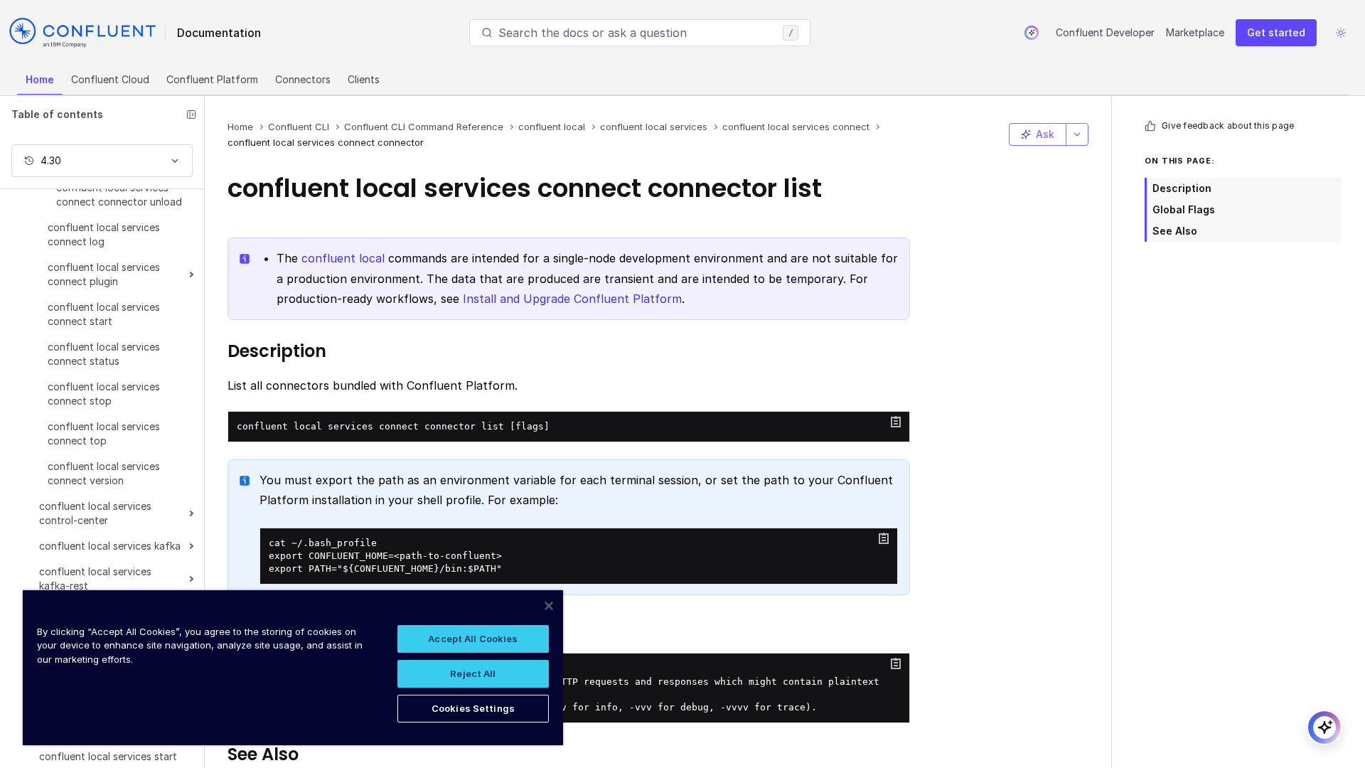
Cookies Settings (473, 708)
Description (1181, 188)
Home (40, 79)
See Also (1174, 231)
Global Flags (1183, 209)
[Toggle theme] (1341, 33)
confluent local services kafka (110, 546)
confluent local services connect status (104, 354)
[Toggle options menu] (1077, 134)
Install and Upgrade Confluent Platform (572, 299)
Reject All (473, 673)
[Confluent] (82, 32)
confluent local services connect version (104, 473)
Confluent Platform (212, 79)
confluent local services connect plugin (104, 274)
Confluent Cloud (110, 79)
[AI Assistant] (1031, 33)
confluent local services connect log (104, 234)
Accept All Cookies (473, 638)
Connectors (303, 79)
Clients (364, 79)
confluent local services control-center (95, 513)
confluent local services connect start (104, 314)
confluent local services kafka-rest (95, 578)
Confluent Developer (1105, 32)
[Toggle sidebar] (191, 114)
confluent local (343, 258)
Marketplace (1195, 32)
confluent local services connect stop (104, 393)
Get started (1276, 32)
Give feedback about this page (1228, 125)
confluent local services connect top (104, 433)
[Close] (549, 606)
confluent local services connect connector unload (119, 194)
